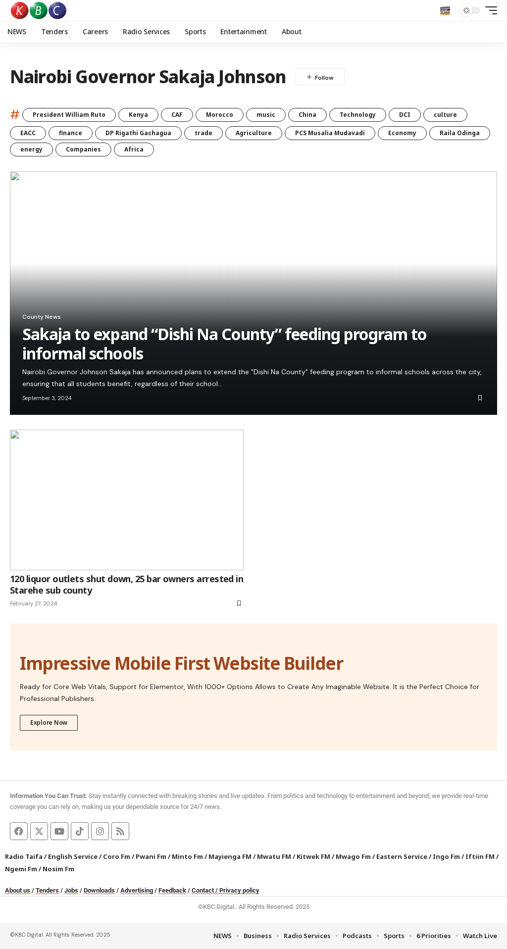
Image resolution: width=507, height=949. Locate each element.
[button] (445, 10)
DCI (404, 114)
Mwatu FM (274, 856)
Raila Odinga (460, 133)
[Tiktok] (80, 831)
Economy (402, 133)
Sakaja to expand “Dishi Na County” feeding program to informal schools (224, 343)
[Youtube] (59, 831)
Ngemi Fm (21, 868)
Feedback (172, 890)
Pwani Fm (151, 856)
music (265, 114)
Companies (83, 149)
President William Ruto (69, 114)
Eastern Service (401, 856)
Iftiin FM (480, 856)
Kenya (138, 114)
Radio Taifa (24, 856)
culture (445, 114)
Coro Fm (116, 856)
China (307, 114)
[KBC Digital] (39, 10)
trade (203, 133)
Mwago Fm (353, 856)
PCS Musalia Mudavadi (330, 133)
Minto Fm (187, 856)
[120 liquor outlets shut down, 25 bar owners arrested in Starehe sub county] (127, 500)
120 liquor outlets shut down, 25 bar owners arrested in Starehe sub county (126, 584)
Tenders (47, 890)
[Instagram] (100, 831)
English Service (73, 856)
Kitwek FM (313, 856)
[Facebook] (19, 831)
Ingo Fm (446, 856)
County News (41, 317)
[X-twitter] (39, 831)
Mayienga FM (230, 856)
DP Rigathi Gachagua (138, 133)
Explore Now (48, 722)
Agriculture (254, 133)
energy (31, 149)
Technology (358, 114)
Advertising (136, 890)
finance (70, 133)
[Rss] (120, 831)
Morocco (219, 114)
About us (17, 890)
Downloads (99, 890)
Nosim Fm (57, 868)
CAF (177, 114)
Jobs (71, 890)
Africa (134, 149)
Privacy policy (239, 890)
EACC (28, 133)
